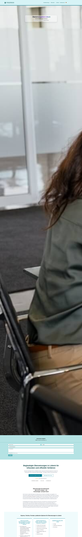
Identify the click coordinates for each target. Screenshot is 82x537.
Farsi (28, 496)
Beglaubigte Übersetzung (48, 475)
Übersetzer (52, 2)
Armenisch (34, 496)
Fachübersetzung (46, 2)
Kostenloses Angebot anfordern (35, 475)
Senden (10, 455)
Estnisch (30, 496)
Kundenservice (62, 2)
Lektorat (57, 2)
